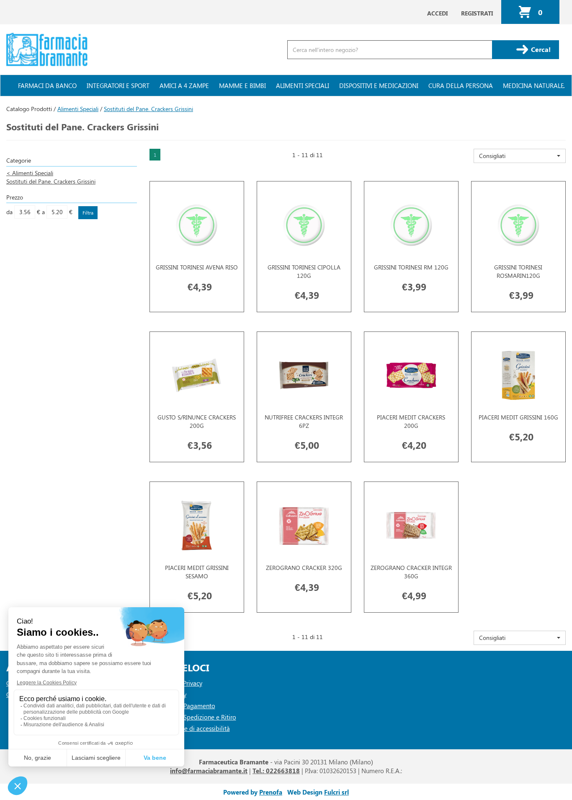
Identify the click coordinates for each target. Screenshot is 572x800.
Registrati (477, 13)
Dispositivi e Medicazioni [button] (378, 85)
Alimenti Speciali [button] (302, 85)
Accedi (437, 13)
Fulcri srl (336, 792)
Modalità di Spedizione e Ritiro (192, 717)
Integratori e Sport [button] (118, 85)
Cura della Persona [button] (460, 85)
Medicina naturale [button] (533, 85)
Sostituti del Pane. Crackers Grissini (50, 181)
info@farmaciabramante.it (208, 770)
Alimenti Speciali (77, 109)
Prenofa (270, 792)
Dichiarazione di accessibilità (189, 728)
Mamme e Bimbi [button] (242, 85)
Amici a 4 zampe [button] (184, 85)
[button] (520, 156)
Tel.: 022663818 (276, 770)
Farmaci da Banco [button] (47, 85)
